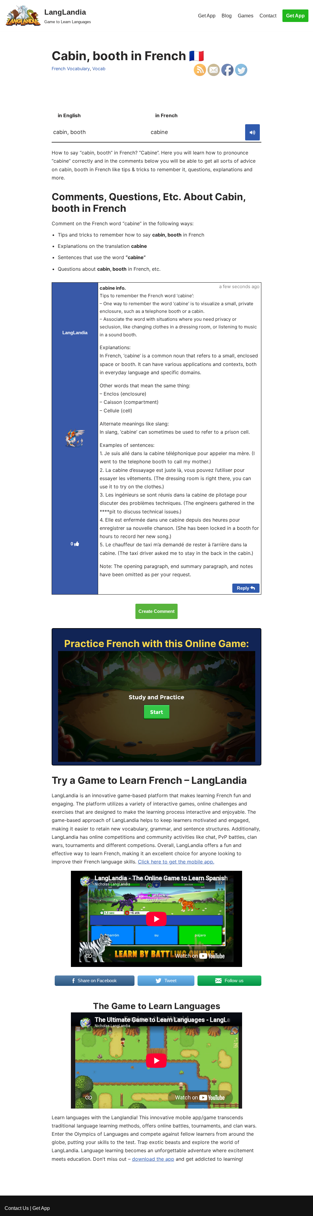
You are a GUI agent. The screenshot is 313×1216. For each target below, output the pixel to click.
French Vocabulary (71, 68)
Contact (268, 15)
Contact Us (17, 1208)
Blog (227, 15)
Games (245, 15)
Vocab (98, 68)
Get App (206, 15)
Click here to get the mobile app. (176, 862)
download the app (153, 1159)
